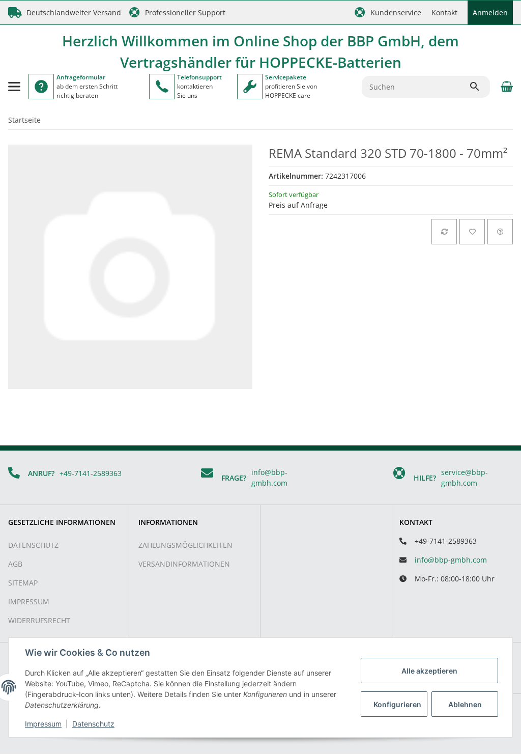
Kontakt (444, 12)
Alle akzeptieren (429, 670)
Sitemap (23, 583)
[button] (388, 12)
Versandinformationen (184, 564)
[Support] (162, 86)
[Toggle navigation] (14, 86)
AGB (15, 564)
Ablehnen (465, 704)
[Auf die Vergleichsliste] (444, 231)
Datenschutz (33, 545)
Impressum (28, 601)
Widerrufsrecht (39, 620)
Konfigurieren (397, 704)
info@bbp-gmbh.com (451, 560)
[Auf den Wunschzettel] (472, 231)
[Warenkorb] (505, 86)
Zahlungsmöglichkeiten (185, 545)
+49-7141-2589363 (91, 473)
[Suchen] (479, 86)
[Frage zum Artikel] (500, 231)
